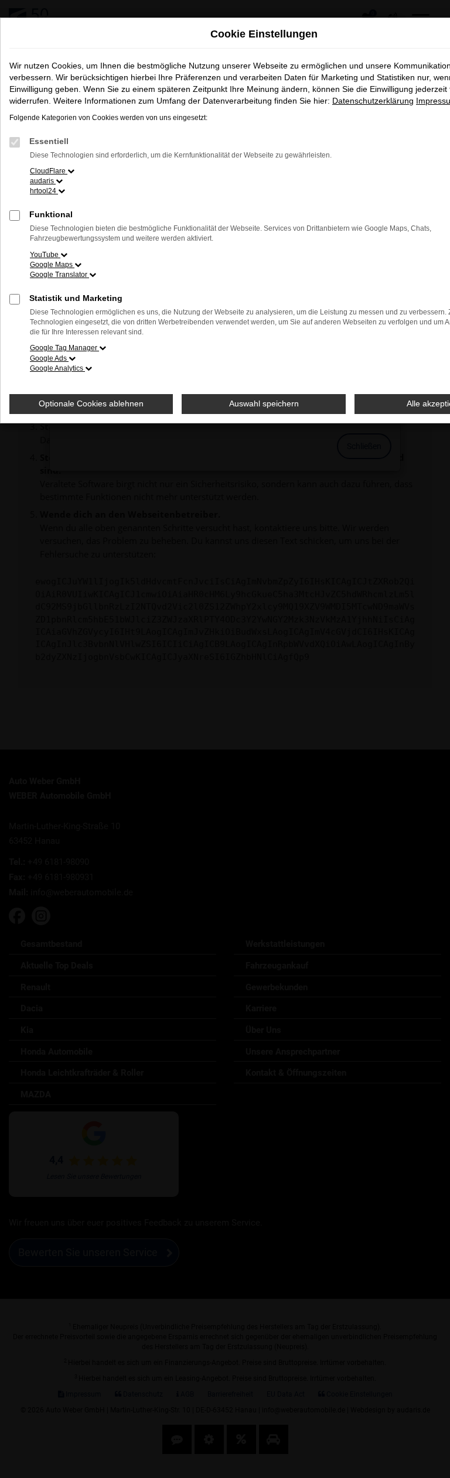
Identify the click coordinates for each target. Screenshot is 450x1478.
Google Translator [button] (59, 275)
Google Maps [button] (52, 265)
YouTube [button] (45, 255)
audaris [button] (43, 181)
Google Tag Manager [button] (64, 348)
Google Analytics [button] (57, 368)
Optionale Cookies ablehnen (91, 403)
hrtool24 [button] (44, 191)
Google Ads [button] (49, 358)
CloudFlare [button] (48, 171)
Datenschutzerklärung (373, 100)
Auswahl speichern (264, 403)
